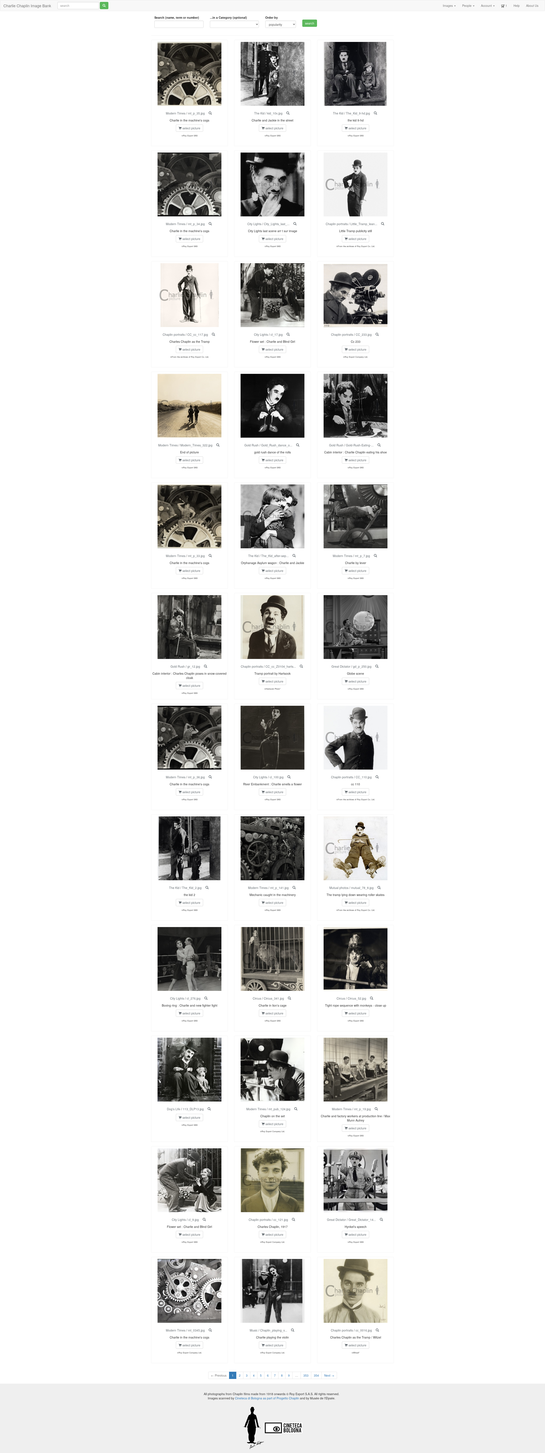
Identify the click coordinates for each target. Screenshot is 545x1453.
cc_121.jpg (280, 1219)
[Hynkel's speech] (381, 1219)
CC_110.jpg (364, 777)
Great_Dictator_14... (362, 1219)
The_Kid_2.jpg (192, 888)
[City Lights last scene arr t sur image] (295, 224)
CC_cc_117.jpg (197, 334)
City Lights (254, 224)
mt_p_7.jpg (362, 556)
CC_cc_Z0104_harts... (280, 666)
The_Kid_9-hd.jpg (358, 113)
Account (487, 5)
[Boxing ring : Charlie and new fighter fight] (206, 998)
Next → (329, 1375)
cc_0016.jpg (364, 1330)
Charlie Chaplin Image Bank (27, 5)
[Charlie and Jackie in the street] (288, 113)
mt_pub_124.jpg (279, 1109)
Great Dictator (340, 666)
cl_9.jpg (193, 1219)
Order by (271, 17)
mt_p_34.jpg (196, 224)
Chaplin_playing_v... (273, 1330)
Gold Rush (251, 445)
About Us (532, 5)
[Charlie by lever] (375, 556)
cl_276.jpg (194, 998)
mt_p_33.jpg (196, 556)
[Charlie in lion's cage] (289, 998)
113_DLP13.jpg (193, 1109)
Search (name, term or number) (176, 17)
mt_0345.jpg (196, 1330)
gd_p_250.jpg (362, 666)
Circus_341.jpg (274, 998)
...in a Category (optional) (228, 17)
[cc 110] (377, 777)
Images (448, 5)
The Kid (259, 113)
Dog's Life (173, 1109)
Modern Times (175, 113)
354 (316, 1375)
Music (254, 1330)
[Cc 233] (377, 334)
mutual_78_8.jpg (362, 888)
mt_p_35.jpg (196, 113)
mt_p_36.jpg (196, 777)
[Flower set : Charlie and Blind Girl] (288, 334)
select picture (191, 128)
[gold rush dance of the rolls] (298, 445)
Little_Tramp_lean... (363, 224)
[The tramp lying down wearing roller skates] (379, 888)
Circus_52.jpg (357, 998)
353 (305, 1375)
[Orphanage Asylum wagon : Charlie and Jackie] (294, 556)
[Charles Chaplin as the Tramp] (213, 334)
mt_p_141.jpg (279, 888)
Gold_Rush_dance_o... (276, 445)
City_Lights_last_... (277, 224)
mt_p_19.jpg (362, 1109)
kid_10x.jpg (275, 113)
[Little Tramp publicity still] (383, 224)
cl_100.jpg (277, 777)
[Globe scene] (377, 666)
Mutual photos (339, 888)
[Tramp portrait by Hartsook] (301, 666)
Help (516, 5)
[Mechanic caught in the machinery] (294, 888)
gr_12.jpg (193, 666)
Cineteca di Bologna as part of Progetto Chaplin (267, 1398)
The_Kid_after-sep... (275, 556)
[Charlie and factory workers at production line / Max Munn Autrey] (376, 1109)
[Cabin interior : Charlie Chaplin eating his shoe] (379, 445)
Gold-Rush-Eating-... (360, 445)
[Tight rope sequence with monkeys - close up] (371, 998)
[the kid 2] (207, 888)
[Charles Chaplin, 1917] (293, 1219)
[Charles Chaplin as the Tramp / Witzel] (377, 1330)
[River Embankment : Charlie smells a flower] (289, 777)
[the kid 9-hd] (375, 113)
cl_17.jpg (277, 334)
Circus (257, 998)
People (467, 5)
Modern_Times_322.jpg (196, 445)
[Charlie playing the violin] (292, 1330)
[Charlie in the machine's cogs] (210, 113)
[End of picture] (218, 445)
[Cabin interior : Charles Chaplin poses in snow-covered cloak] (205, 666)
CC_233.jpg (364, 334)
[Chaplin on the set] (296, 1109)
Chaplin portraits (337, 224)
